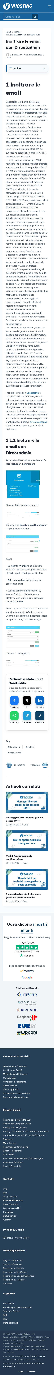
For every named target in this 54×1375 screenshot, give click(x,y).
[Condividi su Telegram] (27, 715)
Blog (5, 1193)
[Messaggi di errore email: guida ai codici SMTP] (27, 802)
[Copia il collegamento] (39, 715)
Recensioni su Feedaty (13, 1268)
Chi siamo (7, 1283)
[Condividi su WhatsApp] (14, 715)
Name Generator (11, 1204)
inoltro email (14, 753)
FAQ (5, 1189)
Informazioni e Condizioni (14, 1066)
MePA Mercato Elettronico (15, 1074)
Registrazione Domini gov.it (15, 1147)
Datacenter (8, 1139)
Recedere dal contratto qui (15, 1097)
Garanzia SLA (9, 1078)
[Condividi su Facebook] (14, 700)
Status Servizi (9, 1216)
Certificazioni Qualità (12, 1070)
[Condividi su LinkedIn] (39, 700)
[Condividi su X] (27, 700)
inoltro (30, 747)
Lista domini (8, 1154)
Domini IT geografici (12, 1151)
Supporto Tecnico (11, 1311)
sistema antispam (38, 422)
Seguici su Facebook (13, 1260)
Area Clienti (8, 1303)
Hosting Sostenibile (12, 1166)
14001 (34, 1356)
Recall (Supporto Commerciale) (17, 1307)
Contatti (31, 1372)
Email (8, 58)
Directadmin (33, 392)
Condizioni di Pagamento (14, 1082)
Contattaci (8, 1212)
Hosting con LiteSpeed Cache (17, 1124)
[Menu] (49, 6)
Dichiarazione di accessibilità (16, 1093)
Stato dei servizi (10, 1323)
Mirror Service (9, 1143)
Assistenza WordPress (13, 1162)
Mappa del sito (10, 1196)
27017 (6, 1359)
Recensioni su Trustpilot (14, 1280)
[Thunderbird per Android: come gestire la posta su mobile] (27, 879)
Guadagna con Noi (11, 1208)
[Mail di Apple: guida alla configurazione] (27, 840)
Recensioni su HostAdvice (15, 1272)
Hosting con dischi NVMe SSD (17, 1120)
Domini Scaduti (10, 1085)
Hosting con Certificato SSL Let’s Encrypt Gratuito (26, 1131)
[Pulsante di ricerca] (35, 17)
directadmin (14, 747)
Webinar (7, 1220)
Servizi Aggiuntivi (11, 1089)
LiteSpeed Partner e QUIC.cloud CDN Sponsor (24, 1135)
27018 (13, 1359)
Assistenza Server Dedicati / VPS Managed (23, 1158)
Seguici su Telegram (12, 1264)
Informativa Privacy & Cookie (16, 1238)
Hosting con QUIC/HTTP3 (15, 1127)
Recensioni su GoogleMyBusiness (18, 1276)
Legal (21, 1372)
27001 (42, 1356)
